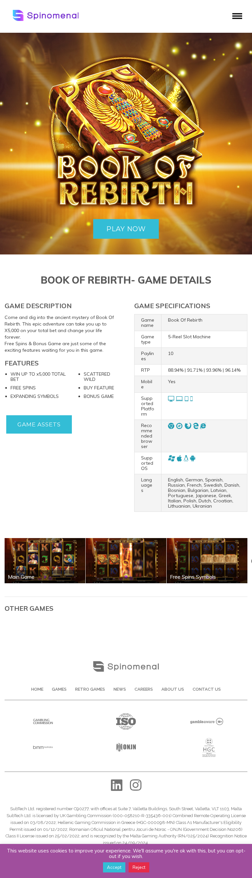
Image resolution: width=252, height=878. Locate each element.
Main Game (21, 576)
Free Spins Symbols (193, 576)
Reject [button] (139, 867)
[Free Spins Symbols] (207, 540)
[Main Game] (45, 540)
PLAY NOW (126, 229)
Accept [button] (114, 867)
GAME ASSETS (39, 424)
